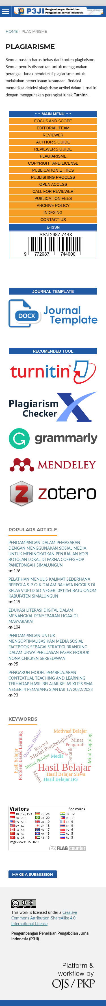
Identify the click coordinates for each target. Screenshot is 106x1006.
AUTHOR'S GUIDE (53, 142)
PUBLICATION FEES (53, 198)
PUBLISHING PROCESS (53, 177)
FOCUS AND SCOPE (53, 121)
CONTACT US (53, 219)
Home (12, 31)
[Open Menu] (5, 11)
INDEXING (53, 212)
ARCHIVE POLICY (53, 205)
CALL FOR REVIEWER (53, 191)
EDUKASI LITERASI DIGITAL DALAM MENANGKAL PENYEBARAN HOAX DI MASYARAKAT (43, 616)
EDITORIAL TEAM (53, 128)
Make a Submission (32, 874)
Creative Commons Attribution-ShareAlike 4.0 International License (44, 918)
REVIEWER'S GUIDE (53, 149)
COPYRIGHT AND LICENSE (53, 163)
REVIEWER (53, 135)
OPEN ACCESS (53, 184)
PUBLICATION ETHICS (53, 170)
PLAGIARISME (53, 156)
